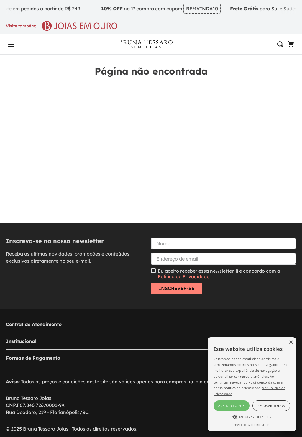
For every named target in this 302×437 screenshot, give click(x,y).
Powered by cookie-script (252, 425)
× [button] (291, 342)
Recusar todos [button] (271, 405)
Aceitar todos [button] (231, 405)
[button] (11, 44)
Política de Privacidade (183, 276)
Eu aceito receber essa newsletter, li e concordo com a (219, 273)
